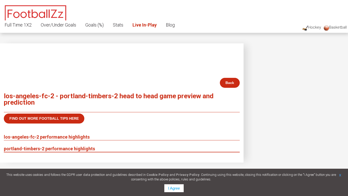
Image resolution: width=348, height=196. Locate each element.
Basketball (338, 27)
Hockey (314, 27)
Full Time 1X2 (18, 25)
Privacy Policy (187, 175)
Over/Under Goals (58, 25)
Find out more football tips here (44, 118)
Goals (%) (94, 25)
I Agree (174, 188)
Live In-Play (144, 25)
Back (229, 83)
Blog (170, 25)
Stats (118, 25)
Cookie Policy (157, 175)
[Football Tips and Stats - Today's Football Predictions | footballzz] (35, 12)
